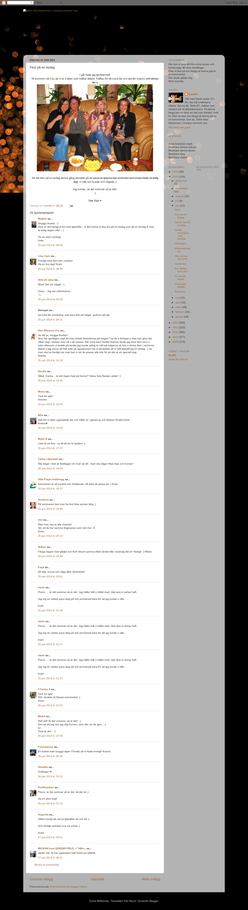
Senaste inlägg (41, 879)
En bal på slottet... (180, 277)
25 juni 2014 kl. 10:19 (50, 360)
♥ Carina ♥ (44, 689)
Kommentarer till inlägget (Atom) (68, 886)
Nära (177, 209)
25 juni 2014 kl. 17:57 (50, 448)
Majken (42, 218)
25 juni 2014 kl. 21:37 (50, 644)
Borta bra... (181, 291)
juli (177, 201)
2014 (175, 176)
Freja (41, 567)
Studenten (180, 263)
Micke (41, 716)
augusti (179, 196)
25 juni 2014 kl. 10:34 (50, 404)
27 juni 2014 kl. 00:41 (50, 837)
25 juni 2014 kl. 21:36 (50, 610)
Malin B (42, 439)
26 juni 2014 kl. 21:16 (50, 803)
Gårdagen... (181, 243)
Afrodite (43, 767)
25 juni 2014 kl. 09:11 (50, 319)
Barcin (133, 901)
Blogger (154, 901)
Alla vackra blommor (181, 257)
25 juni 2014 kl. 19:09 (50, 509)
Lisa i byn (44, 256)
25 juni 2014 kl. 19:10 (50, 536)
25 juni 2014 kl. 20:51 (50, 576)
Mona (41, 391)
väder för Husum (178, 359)
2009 (175, 341)
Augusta (43, 814)
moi (40, 519)
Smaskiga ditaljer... (181, 285)
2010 (175, 337)
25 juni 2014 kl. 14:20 (50, 428)
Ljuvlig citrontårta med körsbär (182, 234)
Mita (40, 415)
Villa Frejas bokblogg (51, 479)
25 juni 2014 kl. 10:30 (50, 380)
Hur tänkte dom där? (181, 270)
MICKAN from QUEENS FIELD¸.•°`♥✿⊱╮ (62, 848)
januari (179, 316)
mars (178, 307)
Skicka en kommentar (46, 864)
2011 (175, 332)
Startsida (97, 879)
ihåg (52, 78)
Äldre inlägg (151, 879)
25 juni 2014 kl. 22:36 (50, 736)
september (181, 188)
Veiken (42, 547)
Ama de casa (46, 279)
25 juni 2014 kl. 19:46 (50, 556)
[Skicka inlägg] (71, 205)
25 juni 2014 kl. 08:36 (50, 299)
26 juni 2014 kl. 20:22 (50, 776)
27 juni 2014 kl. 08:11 (50, 857)
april (178, 302)
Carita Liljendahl (48, 459)
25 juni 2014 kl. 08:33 (50, 245)
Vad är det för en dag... (182, 224)
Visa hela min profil (179, 127)
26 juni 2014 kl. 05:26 (50, 756)
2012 (175, 327)
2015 (175, 171)
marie (41, 587)
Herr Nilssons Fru (49, 330)
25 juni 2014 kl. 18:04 (50, 468)
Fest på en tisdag (181, 216)
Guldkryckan (46, 787)
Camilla (193, 94)
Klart (172, 355)
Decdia (42, 371)
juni (177, 205)
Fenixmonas (45, 747)
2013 (175, 322)
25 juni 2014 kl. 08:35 (50, 269)
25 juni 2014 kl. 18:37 (50, 488)
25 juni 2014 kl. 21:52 (50, 705)
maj (177, 297)
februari (180, 312)
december (181, 180)
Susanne (43, 499)
